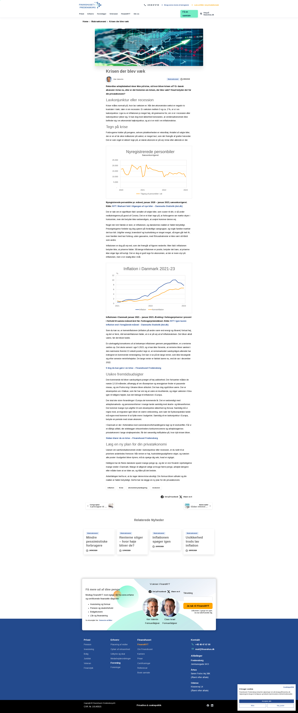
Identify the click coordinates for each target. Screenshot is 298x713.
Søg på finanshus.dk (208, 14)
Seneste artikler (105, 620)
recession (156, 488)
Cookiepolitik (288, 687)
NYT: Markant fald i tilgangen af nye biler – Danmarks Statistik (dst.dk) (147, 206)
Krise (121, 488)
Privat (81, 14)
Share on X (187, 497)
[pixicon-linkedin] (212, 705)
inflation (111, 488)
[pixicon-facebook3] (208, 705)
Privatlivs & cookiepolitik (149, 705)
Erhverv (90, 14)
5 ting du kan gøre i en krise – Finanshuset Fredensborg (133, 368)
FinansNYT (125, 14)
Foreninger (101, 14)
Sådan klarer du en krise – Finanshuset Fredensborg (132, 438)
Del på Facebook (171, 497)
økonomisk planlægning (137, 488)
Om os (136, 14)
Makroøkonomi (98, 21)
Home (85, 21)
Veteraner (114, 14)
